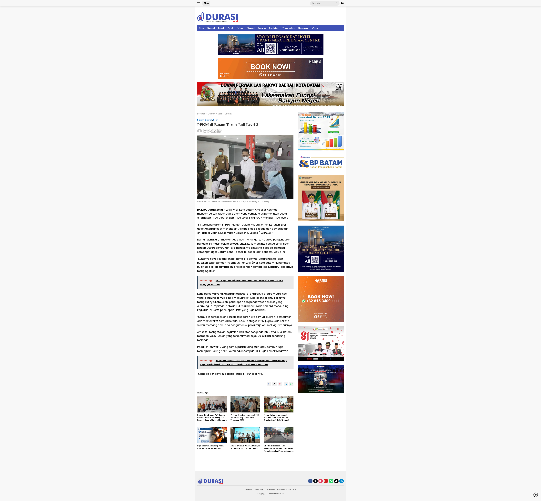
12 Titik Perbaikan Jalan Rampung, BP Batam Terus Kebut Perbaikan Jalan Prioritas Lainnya (278, 448)
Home (201, 28)
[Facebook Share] (269, 384)
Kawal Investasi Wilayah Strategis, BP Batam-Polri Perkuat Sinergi (245, 447)
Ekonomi (251, 28)
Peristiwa (262, 28)
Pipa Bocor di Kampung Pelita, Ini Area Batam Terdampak (210, 447)
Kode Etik (259, 490)
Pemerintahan (288, 28)
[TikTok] (336, 481)
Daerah (221, 28)
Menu (206, 3)
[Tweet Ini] (274, 384)
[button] (337, 3)
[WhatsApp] (331, 481)
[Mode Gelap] (342, 3)
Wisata (315, 28)
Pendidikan (274, 28)
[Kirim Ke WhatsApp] (291, 384)
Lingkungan (303, 28)
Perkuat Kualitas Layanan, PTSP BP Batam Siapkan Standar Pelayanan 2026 (244, 417)
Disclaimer (270, 490)
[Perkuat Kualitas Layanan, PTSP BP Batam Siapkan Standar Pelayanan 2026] (245, 404)
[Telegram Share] (286, 384)
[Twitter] (315, 481)
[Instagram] (320, 481)
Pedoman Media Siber (286, 490)
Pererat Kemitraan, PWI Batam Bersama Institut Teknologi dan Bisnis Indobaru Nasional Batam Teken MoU (211, 418)
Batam (200, 120)
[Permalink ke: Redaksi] (199, 130)
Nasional (211, 28)
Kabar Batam (216, 130)
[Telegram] (341, 481)
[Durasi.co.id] (217, 17)
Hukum (240, 28)
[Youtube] (326, 481)
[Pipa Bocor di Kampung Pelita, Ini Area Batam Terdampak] (212, 435)
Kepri (215, 120)
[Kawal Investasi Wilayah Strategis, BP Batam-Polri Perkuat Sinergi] (245, 435)
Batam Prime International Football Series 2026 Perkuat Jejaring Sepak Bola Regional (276, 417)
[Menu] (199, 3)
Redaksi (206, 130)
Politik (230, 28)
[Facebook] (310, 481)
